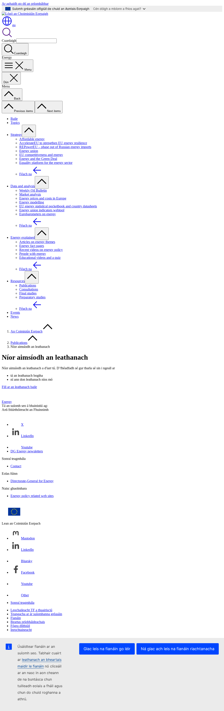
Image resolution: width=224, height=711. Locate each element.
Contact (15, 466)
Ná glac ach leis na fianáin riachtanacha (177, 648)
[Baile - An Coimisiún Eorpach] (25, 14)
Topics (15, 122)
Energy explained (22, 237)
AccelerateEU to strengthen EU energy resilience (53, 143)
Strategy (16, 135)
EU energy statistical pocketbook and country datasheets (58, 206)
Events (15, 312)
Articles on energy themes (37, 242)
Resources (17, 281)
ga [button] (14, 25)
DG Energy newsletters (26, 451)
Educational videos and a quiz (40, 257)
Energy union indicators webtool (41, 210)
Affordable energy (32, 139)
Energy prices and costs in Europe (42, 198)
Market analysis (30, 194)
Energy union (28, 151)
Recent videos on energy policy (41, 250)
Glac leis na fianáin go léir (107, 648)
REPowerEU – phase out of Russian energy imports (55, 147)
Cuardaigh (9, 40)
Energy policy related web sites (32, 496)
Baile (14, 119)
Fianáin (15, 618)
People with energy (32, 254)
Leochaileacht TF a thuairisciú (31, 610)
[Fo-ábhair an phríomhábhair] (29, 131)
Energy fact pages (31, 246)
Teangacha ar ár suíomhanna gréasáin (36, 614)
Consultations (28, 289)
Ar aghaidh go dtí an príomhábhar (25, 3)
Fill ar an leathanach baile (19, 387)
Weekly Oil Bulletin (33, 190)
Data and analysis (22, 186)
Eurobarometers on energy (37, 214)
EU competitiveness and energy (41, 155)
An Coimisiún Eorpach (26, 331)
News (14, 316)
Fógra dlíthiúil (20, 626)
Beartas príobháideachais (27, 622)
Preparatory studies (32, 297)
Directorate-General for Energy (32, 481)
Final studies (28, 293)
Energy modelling (31, 202)
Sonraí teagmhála (22, 602)
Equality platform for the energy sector (45, 163)
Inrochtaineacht (21, 630)
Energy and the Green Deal (38, 159)
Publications (27, 285)
